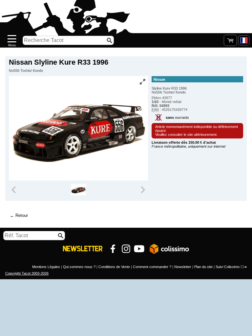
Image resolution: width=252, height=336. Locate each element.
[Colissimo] (169, 248)
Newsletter (182, 267)
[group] (78, 189)
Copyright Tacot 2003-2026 (27, 273)
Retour (21, 215)
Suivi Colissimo (228, 267)
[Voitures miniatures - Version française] (244, 40)
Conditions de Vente (114, 267)
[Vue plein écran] (142, 81)
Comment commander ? (152, 267)
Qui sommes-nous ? (79, 267)
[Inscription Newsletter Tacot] (82, 248)
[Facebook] (112, 248)
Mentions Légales (46, 267)
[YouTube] (139, 248)
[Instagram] (126, 248)
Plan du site (203, 267)
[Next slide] (142, 189)
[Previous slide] (14, 189)
